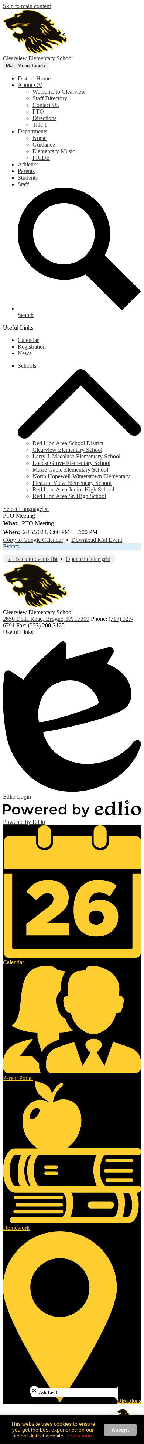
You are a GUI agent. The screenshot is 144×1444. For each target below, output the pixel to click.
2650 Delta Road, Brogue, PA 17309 (46, 619)
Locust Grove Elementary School (71, 463)
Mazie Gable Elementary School (70, 470)
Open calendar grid (88, 559)
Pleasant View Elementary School (72, 483)
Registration (32, 346)
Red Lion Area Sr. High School (69, 496)
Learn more (80, 1435)
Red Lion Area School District (67, 443)
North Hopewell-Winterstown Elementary (81, 476)
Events (11, 546)
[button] (30, 85)
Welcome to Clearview (59, 92)
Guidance (43, 144)
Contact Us (45, 105)
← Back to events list (33, 559)
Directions (44, 118)
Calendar (28, 340)
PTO (38, 111)
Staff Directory (49, 98)
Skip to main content (27, 6)
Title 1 (39, 125)
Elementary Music (53, 151)
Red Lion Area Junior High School (73, 489)
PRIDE (41, 158)
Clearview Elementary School (67, 450)
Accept (120, 1430)
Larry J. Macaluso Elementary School (76, 456)
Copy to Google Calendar (33, 540)
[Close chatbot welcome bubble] (34, 1390)
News (24, 353)
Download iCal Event (96, 540)
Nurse (39, 138)
